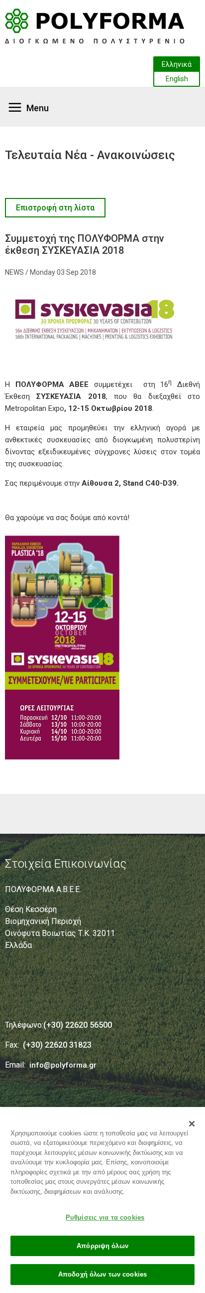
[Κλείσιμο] (192, 1123)
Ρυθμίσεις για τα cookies (105, 1217)
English (177, 79)
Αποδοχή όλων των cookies (102, 1274)
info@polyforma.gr (63, 1065)
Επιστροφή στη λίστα (55, 207)
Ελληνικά (177, 64)
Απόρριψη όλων (102, 1246)
